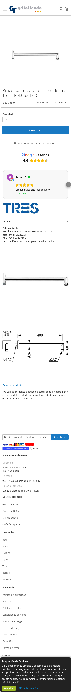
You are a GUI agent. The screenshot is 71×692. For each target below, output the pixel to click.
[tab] (35, 221)
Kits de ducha (10, 517)
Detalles (7, 221)
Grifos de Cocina (11, 504)
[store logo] (25, 9)
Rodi (4, 539)
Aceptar (8, 688)
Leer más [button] (20, 193)
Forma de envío (10, 647)
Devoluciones (9, 634)
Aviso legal (8, 601)
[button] (2, 184)
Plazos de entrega (12, 621)
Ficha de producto (12, 385)
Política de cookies (12, 608)
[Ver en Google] (10, 177)
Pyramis (6, 579)
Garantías (7, 641)
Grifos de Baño (10, 511)
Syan (5, 559)
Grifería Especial (11, 524)
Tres (4, 566)
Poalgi (5, 546)
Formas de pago (11, 628)
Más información (28, 688)
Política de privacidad (14, 594)
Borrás (6, 572)
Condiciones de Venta (14, 614)
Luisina (6, 552)
